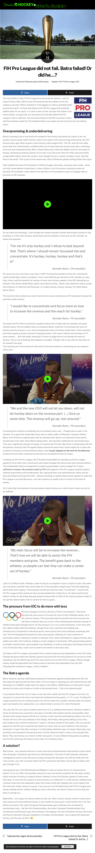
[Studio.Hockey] (34, 5)
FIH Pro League (68, 82)
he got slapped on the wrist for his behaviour (69, 450)
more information (53, 847)
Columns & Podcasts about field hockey (32, 82)
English (55, 82)
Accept (67, 846)
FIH (60, 82)
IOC (77, 82)
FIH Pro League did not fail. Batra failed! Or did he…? (71, 838)
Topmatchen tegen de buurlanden (24, 836)
